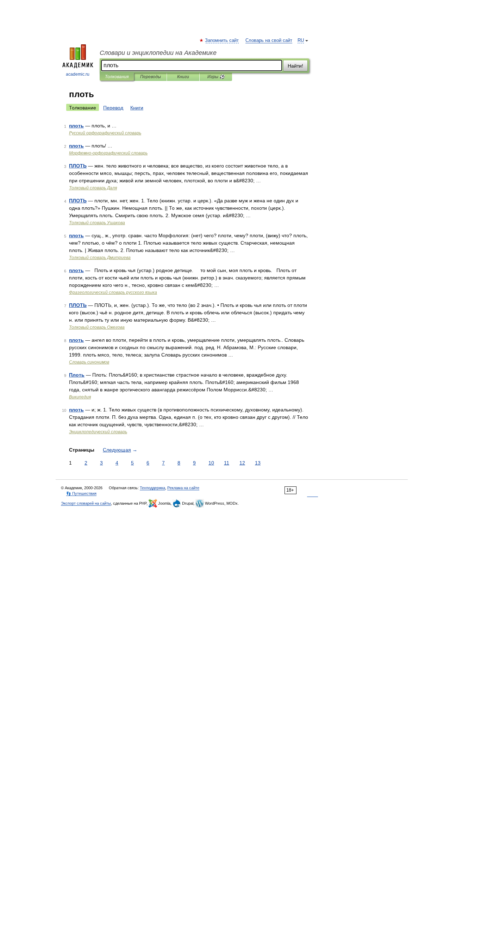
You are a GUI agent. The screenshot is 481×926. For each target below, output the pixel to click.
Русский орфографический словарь (105, 133)
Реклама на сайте (183, 488)
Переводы (150, 76)
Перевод (113, 108)
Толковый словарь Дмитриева (100, 257)
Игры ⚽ (216, 76)
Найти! (295, 66)
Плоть (77, 375)
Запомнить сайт (222, 40)
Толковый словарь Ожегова (97, 327)
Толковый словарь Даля (93, 187)
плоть (76, 125)
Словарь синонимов (89, 362)
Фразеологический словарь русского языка (113, 292)
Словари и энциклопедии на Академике (158, 52)
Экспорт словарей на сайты (86, 503)
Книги (183, 76)
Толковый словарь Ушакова (97, 222)
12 (242, 463)
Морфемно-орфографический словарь (108, 153)
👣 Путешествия (81, 493)
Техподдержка (152, 488)
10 (211, 463)
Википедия (80, 397)
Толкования (117, 76)
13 (258, 463)
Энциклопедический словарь (98, 431)
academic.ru (77, 74)
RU (301, 40)
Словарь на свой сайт (268, 40)
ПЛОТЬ (78, 166)
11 (226, 463)
